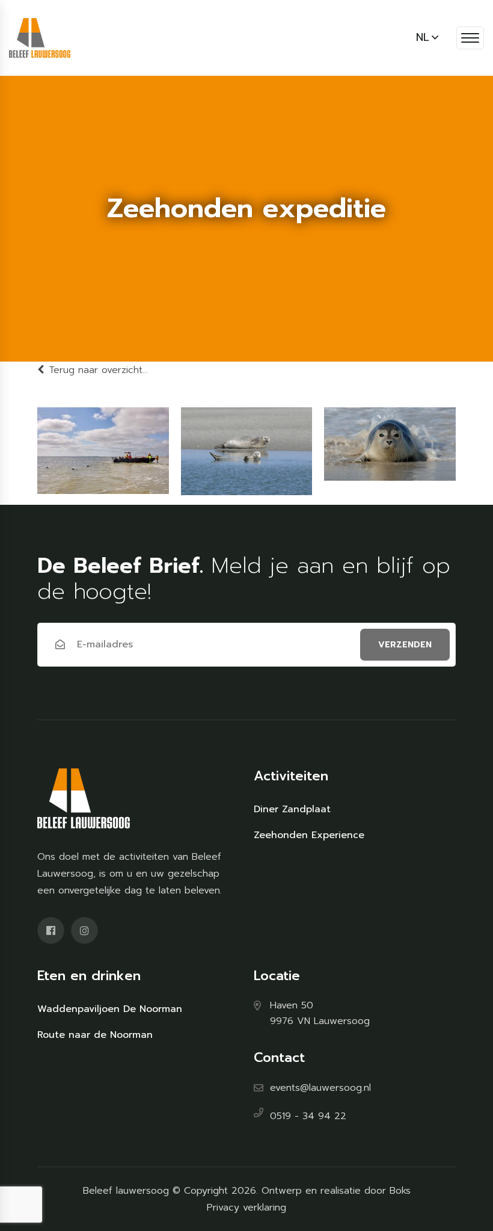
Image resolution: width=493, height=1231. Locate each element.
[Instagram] (84, 930)
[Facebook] (50, 930)
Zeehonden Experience (309, 835)
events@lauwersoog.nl (320, 1088)
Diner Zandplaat (292, 809)
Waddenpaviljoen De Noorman (109, 1009)
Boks (400, 1190)
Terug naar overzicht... (98, 370)
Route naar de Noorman (95, 1035)
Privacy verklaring (246, 1207)
